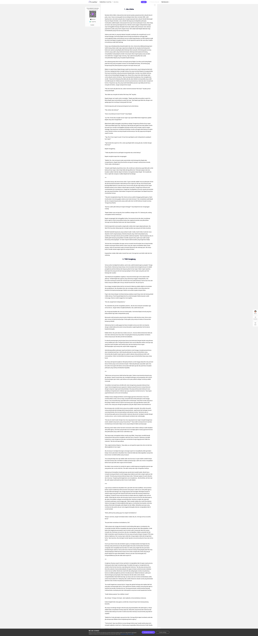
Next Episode (165, 2)
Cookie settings (162, 632)
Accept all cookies (148, 632)
